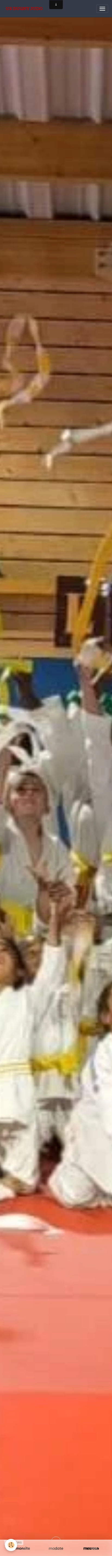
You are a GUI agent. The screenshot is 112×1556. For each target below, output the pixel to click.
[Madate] (56, 1548)
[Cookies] (11, 1545)
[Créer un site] (20, 1548)
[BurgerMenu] (102, 9)
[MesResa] (91, 1548)
